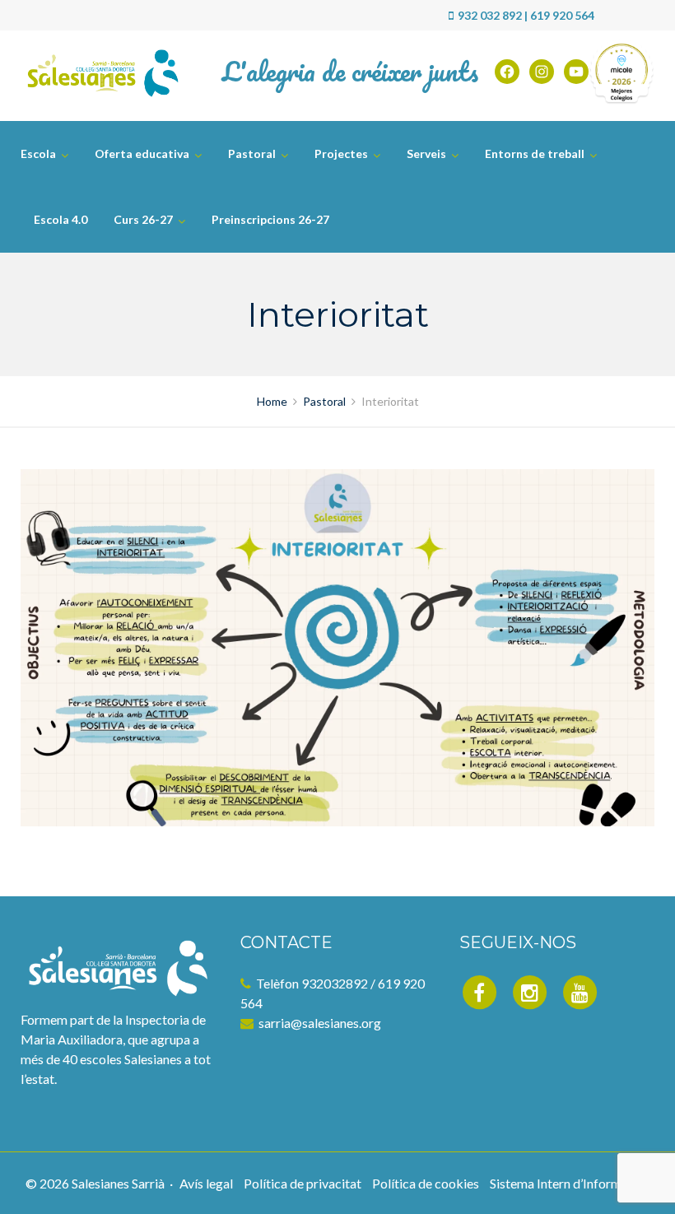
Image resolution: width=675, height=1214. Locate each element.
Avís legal (206, 1183)
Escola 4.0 (60, 219)
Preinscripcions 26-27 (270, 219)
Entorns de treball (534, 153)
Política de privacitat (302, 1183)
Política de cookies (425, 1183)
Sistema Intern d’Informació (567, 1183)
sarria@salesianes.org (319, 1022)
